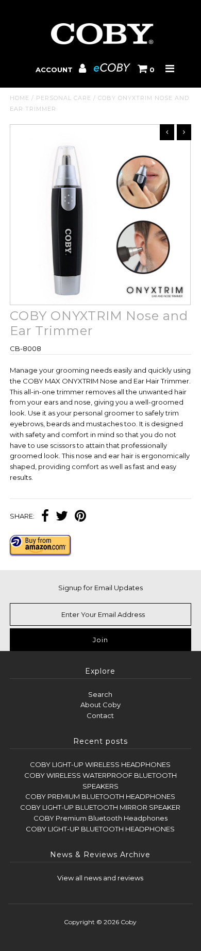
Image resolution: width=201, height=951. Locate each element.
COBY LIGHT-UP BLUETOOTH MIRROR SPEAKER (100, 807)
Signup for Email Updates (100, 587)
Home (19, 98)
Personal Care (63, 98)
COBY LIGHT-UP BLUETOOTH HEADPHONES (100, 829)
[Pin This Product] (80, 517)
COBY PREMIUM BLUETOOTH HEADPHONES (100, 796)
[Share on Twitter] (62, 517)
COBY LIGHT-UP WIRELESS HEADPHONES (100, 764)
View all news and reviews (100, 878)
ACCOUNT (55, 69)
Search (100, 694)
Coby (129, 922)
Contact (100, 715)
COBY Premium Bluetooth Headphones (100, 818)
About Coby (100, 704)
